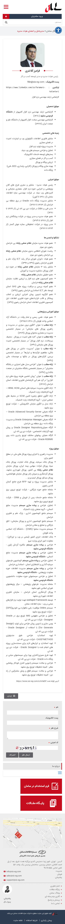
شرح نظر (53, 728)
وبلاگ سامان (54, 893)
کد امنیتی (53, 742)
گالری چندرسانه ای (52, 896)
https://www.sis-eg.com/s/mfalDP (31, 681)
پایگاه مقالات (55, 889)
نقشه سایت (18, 920)
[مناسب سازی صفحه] (58, 30)
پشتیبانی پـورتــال (7, 900)
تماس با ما (55, 903)
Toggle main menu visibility (60, 772)
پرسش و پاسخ (54, 900)
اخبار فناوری (55, 886)
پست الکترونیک (52, 718)
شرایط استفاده (31, 920)
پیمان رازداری (46, 920)
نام (56, 707)
